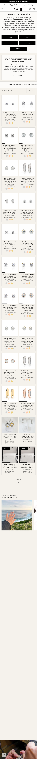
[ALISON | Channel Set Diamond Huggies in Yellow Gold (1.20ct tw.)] (10, 394)
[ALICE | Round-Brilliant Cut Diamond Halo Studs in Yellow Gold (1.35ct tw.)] (27, 232)
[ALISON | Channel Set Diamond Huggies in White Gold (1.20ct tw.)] (27, 168)
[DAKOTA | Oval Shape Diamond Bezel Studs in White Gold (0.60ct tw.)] (10, 201)
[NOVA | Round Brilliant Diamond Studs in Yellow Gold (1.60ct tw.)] (27, 265)
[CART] (34, 9)
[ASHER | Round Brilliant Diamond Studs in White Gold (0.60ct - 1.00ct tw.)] (10, 136)
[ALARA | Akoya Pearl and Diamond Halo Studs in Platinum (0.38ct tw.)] (10, 328)
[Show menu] (2, 9)
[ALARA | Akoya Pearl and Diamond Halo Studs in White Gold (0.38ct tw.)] (10, 168)
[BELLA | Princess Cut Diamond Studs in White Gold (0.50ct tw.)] (10, 232)
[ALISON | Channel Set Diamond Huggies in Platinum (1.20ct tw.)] (27, 361)
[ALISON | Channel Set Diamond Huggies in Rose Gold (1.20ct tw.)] (27, 394)
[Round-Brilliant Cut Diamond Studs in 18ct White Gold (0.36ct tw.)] (10, 455)
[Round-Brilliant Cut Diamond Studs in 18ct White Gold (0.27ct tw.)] (27, 455)
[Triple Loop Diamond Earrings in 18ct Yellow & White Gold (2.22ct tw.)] (10, 425)
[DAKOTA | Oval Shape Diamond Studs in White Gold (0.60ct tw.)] (27, 201)
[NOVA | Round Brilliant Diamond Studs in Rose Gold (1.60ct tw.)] (10, 296)
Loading (18, 480)
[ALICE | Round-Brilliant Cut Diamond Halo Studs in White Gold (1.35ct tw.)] (27, 136)
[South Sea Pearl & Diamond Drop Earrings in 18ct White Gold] (27, 425)
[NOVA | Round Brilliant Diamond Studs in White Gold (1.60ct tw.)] (27, 103)
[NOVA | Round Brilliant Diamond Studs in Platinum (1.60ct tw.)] (10, 265)
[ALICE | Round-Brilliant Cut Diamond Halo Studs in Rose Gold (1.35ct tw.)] (27, 296)
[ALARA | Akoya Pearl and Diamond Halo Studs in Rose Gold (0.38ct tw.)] (10, 361)
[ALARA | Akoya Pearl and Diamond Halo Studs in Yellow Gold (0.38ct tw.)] (27, 328)
